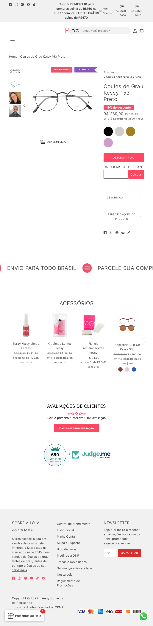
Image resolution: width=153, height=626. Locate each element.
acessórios (77, 303)
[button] (129, 232)
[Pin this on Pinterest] (117, 232)
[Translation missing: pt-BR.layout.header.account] (135, 30)
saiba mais (19, 570)
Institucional (65, 530)
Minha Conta (66, 536)
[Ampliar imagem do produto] (62, 100)
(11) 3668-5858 (123, 11)
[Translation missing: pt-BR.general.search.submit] (73, 30)
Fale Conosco (108, 11)
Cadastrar (129, 552)
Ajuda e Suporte (68, 543)
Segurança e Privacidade (74, 568)
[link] (10, 4)
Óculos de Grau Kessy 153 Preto (42, 56)
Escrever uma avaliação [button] (76, 428)
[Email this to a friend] (123, 232)
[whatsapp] (143, 620)
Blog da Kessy (67, 549)
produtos (109, 72)
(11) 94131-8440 (139, 11)
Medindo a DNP (68, 555)
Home (13, 56)
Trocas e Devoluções (72, 562)
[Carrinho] (142, 30)
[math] (43, 578)
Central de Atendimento (73, 524)
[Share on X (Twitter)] (111, 232)
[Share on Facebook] (105, 232)
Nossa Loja (65, 574)
